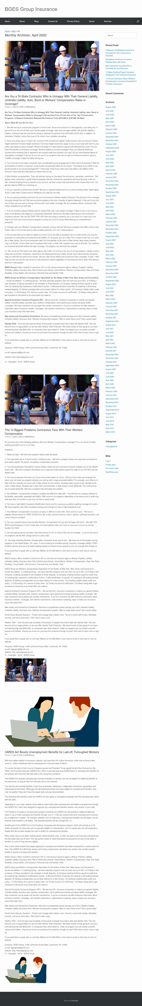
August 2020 (111, 369)
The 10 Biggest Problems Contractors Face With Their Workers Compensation (44, 432)
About (22, 21)
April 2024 (110, 210)
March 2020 (110, 387)
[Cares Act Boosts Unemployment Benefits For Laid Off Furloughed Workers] (52, 722)
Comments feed (112, 468)
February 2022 (111, 302)
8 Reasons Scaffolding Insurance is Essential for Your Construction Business (120, 53)
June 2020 (110, 376)
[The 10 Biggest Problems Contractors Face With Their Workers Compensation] (52, 400)
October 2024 (111, 188)
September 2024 (112, 192)
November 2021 (112, 313)
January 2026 (111, 133)
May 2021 (110, 336)
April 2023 (110, 254)
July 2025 (109, 155)
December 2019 (112, 398)
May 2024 (110, 206)
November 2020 (112, 358)
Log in (108, 460)
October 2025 (111, 144)
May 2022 (110, 295)
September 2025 (112, 147)
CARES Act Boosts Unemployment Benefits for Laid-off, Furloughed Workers (52, 752)
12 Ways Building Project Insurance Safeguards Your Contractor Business (121, 73)
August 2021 (111, 325)
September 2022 (112, 280)
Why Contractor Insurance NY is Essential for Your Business (119, 67)
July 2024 (109, 199)
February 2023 (111, 262)
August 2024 (111, 195)
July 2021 (109, 328)
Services (107, 21)
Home (7, 21)
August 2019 (111, 413)
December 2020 (112, 354)
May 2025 (110, 162)
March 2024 (110, 214)
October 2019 (111, 406)
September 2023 (112, 236)
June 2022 (110, 291)
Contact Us (52, 21)
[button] (138, 21)
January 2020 (111, 395)
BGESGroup (30, 107)
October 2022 (111, 276)
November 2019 (112, 402)
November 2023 (112, 229)
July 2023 (109, 243)
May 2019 (110, 424)
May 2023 (110, 251)
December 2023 (112, 225)
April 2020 (110, 384)
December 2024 (112, 181)
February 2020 (111, 391)
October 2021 (111, 317)
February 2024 (111, 217)
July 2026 (109, 110)
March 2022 (110, 299)
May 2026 (110, 118)
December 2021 (112, 310)
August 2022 (111, 284)
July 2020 (109, 372)
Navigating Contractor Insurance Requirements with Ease (118, 60)
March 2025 (110, 170)
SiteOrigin (74, 1000)
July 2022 (109, 288)
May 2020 (110, 380)
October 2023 (111, 232)
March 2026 (110, 125)
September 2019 (112, 409)
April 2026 (110, 121)
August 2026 (111, 107)
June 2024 (110, 203)
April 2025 (110, 166)
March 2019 (110, 432)
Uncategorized (111, 446)
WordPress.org (112, 472)
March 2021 (110, 343)
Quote (91, 21)
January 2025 (111, 177)
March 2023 (110, 258)
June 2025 (110, 158)
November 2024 (112, 184)
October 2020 (111, 361)
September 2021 (112, 321)
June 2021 (110, 332)
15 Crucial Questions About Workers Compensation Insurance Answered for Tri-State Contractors (121, 81)
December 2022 (112, 269)
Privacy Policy (73, 21)
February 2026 (111, 129)
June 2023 (110, 247)
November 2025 (112, 140)
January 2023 (111, 265)
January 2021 (111, 350)
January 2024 (111, 221)
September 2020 (112, 365)
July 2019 (109, 417)
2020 (14, 31)
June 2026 (110, 114)
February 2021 (111, 347)
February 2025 (111, 173)
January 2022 (111, 306)
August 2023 (111, 240)
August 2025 (111, 151)
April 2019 (110, 428)
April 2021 (110, 339)
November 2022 (112, 273)
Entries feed (110, 464)
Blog (36, 21)
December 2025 (112, 136)
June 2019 (110, 421)
